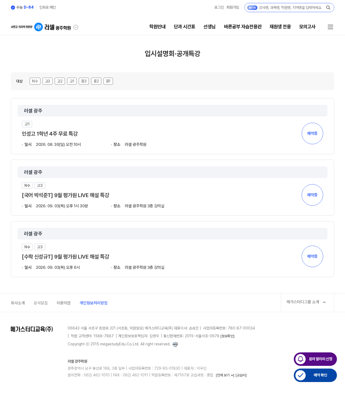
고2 (60, 81)
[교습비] (241, 375)
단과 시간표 (184, 26)
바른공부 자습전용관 (242, 26)
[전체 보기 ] (225, 375)
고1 (72, 81)
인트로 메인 (47, 7)
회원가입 (232, 7)
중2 (96, 81)
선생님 (209, 26)
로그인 (219, 7)
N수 (35, 81)
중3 (84, 81)
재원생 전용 (280, 26)
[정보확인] (227, 336)
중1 (108, 81)
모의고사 (307, 26)
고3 (47, 81)
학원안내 (157, 26)
